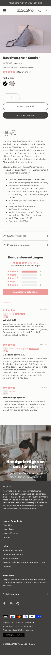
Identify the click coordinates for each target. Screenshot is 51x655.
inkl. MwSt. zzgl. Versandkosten (18, 67)
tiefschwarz (5, 83)
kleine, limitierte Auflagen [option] (25, 3)
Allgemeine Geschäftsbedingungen (18, 630)
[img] (9, 310)
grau (11, 83)
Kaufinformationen (17, 235)
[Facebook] (4, 603)
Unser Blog (8, 529)
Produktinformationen (18, 245)
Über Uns (7, 525)
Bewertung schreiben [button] (25, 292)
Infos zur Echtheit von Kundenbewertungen (24, 562)
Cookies (7, 566)
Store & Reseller (10, 558)
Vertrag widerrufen (14, 635)
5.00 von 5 (33, 263)
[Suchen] (40, 11)
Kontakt (7, 537)
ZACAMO (13, 644)
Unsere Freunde (11, 533)
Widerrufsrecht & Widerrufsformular (18, 626)
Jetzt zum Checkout (25, 115)
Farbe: (8, 78)
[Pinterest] (17, 603)
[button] (9, 72)
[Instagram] (11, 603)
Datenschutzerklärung (24, 622)
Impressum (8, 622)
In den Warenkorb (25, 106)
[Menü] (4, 10)
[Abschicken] (46, 594)
